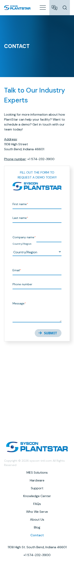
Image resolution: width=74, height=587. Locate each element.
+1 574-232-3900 (37, 555)
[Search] (65, 7)
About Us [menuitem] (37, 519)
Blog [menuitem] (37, 527)
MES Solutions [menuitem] (37, 472)
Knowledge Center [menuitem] (37, 496)
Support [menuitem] (37, 488)
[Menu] (43, 7)
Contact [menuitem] (37, 535)
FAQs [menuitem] (37, 504)
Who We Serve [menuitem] (37, 512)
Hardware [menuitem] (37, 480)
